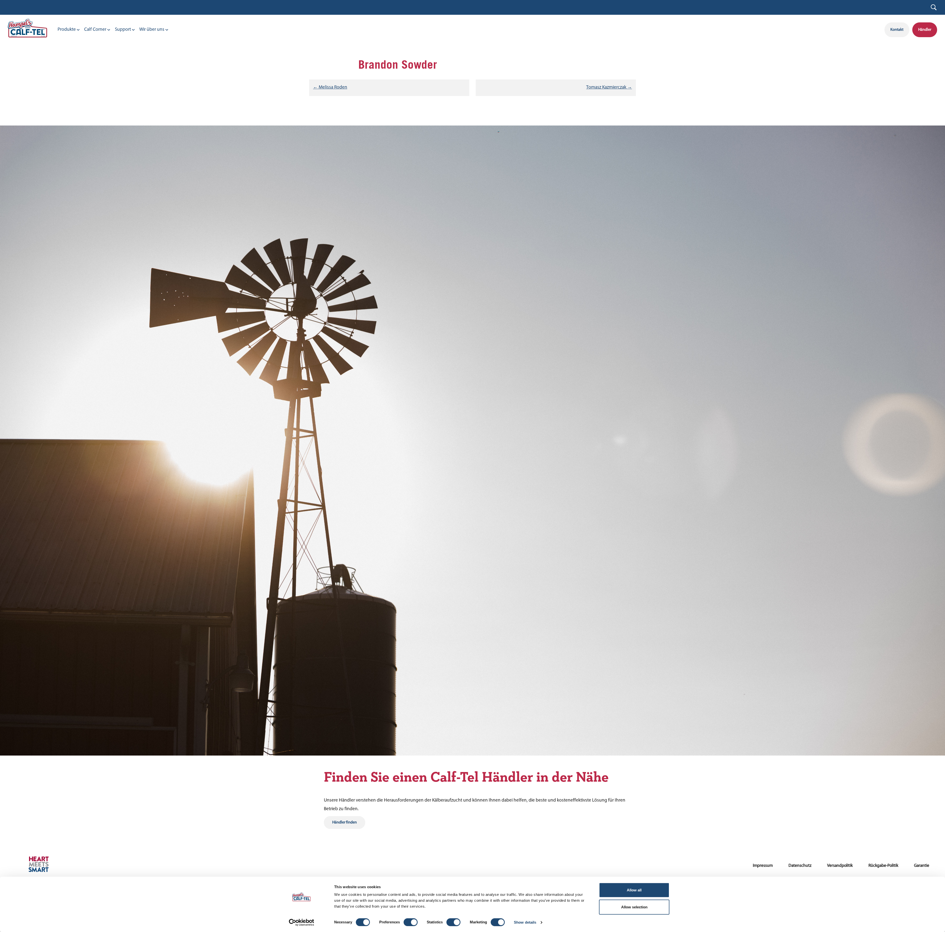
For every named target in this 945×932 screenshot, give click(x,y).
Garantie (921, 866)
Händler (924, 30)
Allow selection (634, 907)
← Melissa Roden (330, 87)
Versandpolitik (840, 866)
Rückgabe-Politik (883, 866)
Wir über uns (151, 29)
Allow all (634, 890)
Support (123, 29)
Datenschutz (799, 866)
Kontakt (896, 30)
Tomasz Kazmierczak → (609, 87)
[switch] (411, 922)
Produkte (67, 29)
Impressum (763, 866)
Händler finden (344, 822)
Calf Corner (95, 29)
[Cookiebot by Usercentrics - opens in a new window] (301, 922)
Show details (525, 922)
